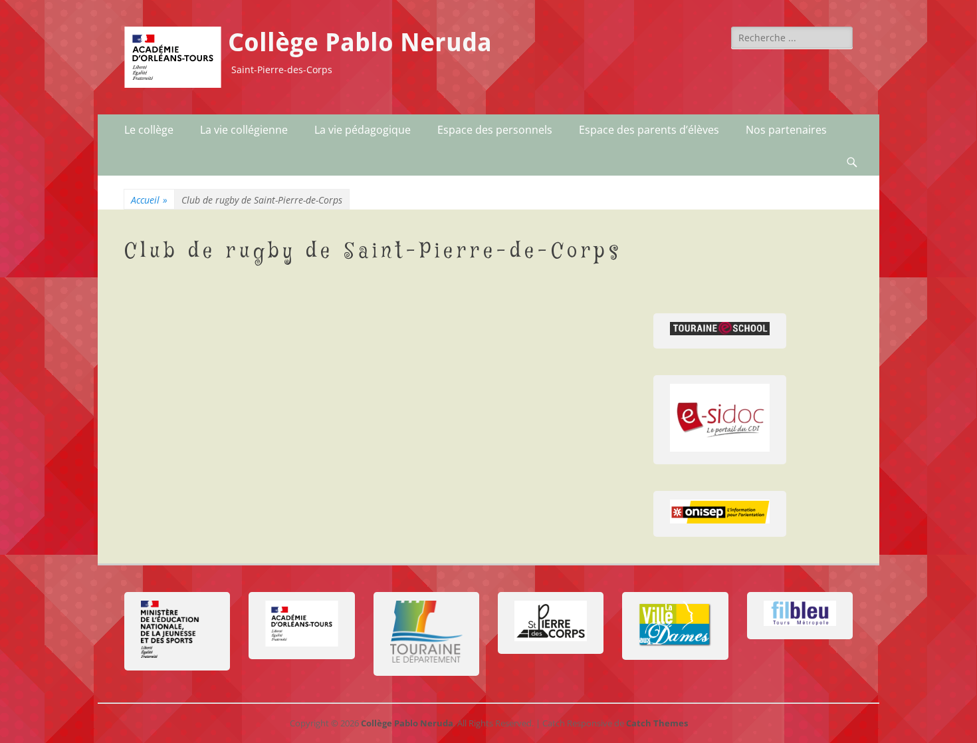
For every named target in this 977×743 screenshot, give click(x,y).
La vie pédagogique (362, 129)
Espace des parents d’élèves (649, 129)
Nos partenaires (786, 129)
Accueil (149, 200)
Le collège (148, 129)
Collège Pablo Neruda (360, 42)
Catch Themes (657, 723)
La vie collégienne (244, 129)
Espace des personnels (494, 129)
